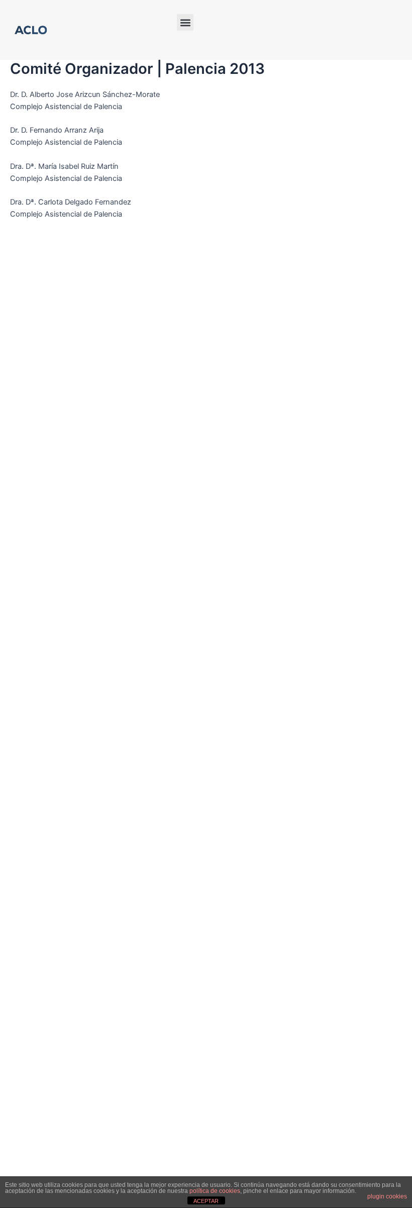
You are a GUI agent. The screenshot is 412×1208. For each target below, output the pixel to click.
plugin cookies (387, 1196)
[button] (185, 22)
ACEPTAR (206, 1201)
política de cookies (214, 1190)
